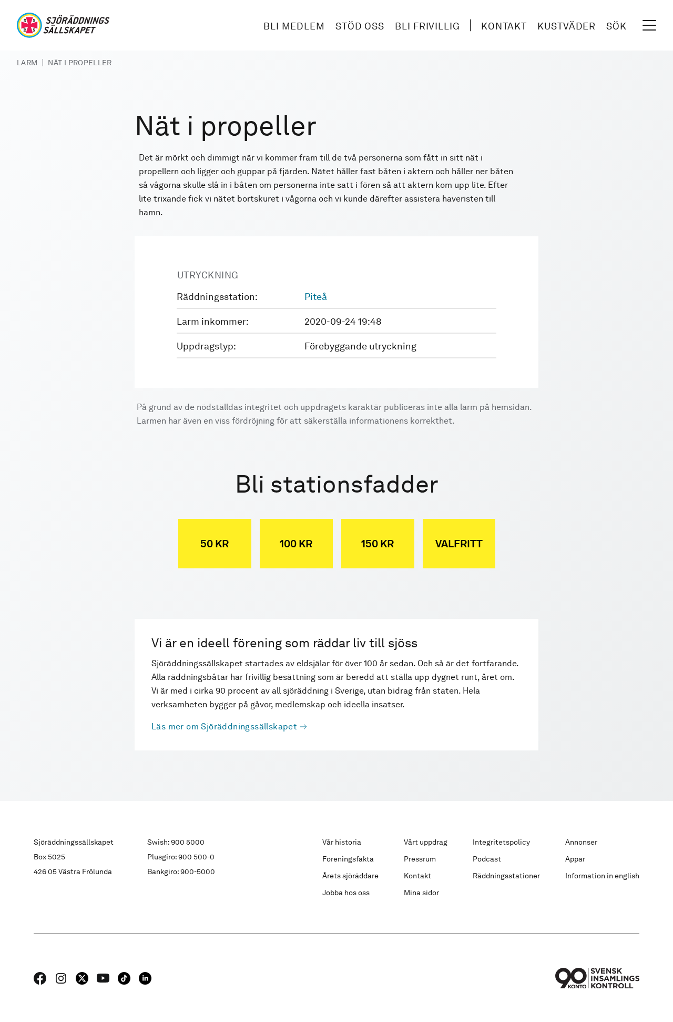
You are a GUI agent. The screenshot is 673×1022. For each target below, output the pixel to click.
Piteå (315, 296)
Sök (616, 26)
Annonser (581, 842)
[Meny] (649, 25)
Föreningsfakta (348, 859)
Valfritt (459, 543)
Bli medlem (294, 26)
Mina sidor (421, 892)
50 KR (214, 543)
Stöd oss (359, 26)
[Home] (63, 25)
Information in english (602, 875)
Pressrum (420, 859)
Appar (575, 859)
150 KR (377, 543)
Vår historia (341, 842)
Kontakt (504, 26)
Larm (27, 62)
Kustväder (566, 26)
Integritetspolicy (501, 842)
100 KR (296, 543)
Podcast (487, 859)
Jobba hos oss (346, 892)
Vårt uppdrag (425, 842)
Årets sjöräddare (350, 875)
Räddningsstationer (506, 875)
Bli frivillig (427, 26)
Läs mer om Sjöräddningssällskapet (224, 727)
